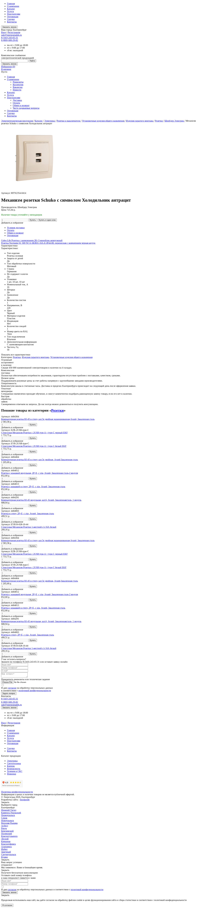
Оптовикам (12, 16)
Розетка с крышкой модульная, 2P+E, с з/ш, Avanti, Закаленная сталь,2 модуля (39, 473)
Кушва (4, 857)
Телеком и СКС (14, 771)
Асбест (4, 826)
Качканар (5, 841)
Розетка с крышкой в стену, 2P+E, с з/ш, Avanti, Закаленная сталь (33, 486)
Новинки (11, 774)
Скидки (11, 19)
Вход (3, 32)
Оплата (16, 103)
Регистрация (14, 32)
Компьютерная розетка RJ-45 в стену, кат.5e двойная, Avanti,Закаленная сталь (39, 459)
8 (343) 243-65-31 (9, 37)
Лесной (5, 839)
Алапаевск (6, 846)
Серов (4, 818)
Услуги (10, 11)
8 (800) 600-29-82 (9, 40)
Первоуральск (8, 815)
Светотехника (14, 763)
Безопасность (13, 768)
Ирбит (4, 849)
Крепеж (11, 766)
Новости (17, 90)
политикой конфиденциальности (34, 690)
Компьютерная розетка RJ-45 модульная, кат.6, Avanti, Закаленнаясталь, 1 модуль (41, 500)
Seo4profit (24, 799)
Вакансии (17, 87)
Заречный (6, 852)
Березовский (7, 831)
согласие (12, 688)
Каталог (11, 9)
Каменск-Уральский (11, 812)
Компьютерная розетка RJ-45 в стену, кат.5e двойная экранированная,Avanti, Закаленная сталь (48, 419)
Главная (11, 3)
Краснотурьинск (9, 836)
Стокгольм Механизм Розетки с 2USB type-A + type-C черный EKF (34, 432)
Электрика (50, 121)
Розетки (159, 121)
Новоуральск (7, 820)
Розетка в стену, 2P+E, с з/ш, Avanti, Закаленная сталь (27, 513)
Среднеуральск (8, 854)
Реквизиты (18, 82)
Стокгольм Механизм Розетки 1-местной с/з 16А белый (28, 527)
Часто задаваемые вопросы (26, 108)
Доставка (17, 100)
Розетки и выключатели (69, 121)
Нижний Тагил (8, 810)
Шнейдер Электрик (175, 121)
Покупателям (13, 14)
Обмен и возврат (21, 105)
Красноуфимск (8, 844)
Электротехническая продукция (17, 121)
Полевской (6, 833)
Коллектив (18, 84)
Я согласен (7, 905)
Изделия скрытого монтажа (140, 121)
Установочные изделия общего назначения (103, 121)
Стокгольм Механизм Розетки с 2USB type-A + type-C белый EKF (33, 446)
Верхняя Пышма (9, 823)
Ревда (4, 828)
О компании (13, 6)
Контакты (12, 22)
